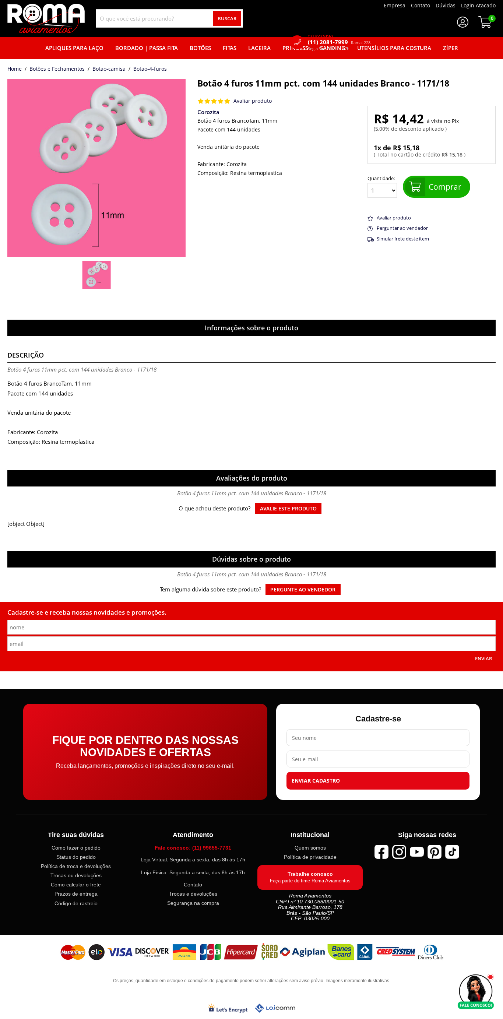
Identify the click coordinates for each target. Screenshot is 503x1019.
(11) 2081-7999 (339, 42)
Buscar (227, 18)
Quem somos (310, 848)
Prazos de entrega (76, 894)
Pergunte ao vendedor (302, 589)
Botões (200, 48)
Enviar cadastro (316, 780)
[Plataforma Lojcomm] (275, 1007)
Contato (193, 885)
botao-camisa (109, 69)
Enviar (483, 658)
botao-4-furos (150, 69)
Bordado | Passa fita (146, 48)
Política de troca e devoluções (76, 866)
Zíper (450, 48)
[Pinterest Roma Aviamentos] (435, 852)
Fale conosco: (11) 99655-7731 (193, 848)
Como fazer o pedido (76, 848)
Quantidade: (381, 179)
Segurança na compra (193, 903)
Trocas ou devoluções (76, 875)
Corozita (208, 112)
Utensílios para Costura (394, 48)
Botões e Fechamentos (57, 69)
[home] (46, 18)
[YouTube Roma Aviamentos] (417, 852)
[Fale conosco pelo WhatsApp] (475, 991)
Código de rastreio (76, 903)
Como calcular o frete (76, 885)
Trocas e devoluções (193, 894)
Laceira (259, 48)
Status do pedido (76, 857)
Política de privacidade (310, 857)
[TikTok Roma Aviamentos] (452, 852)
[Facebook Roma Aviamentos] (381, 852)
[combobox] (169, 18)
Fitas (229, 48)
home (14, 69)
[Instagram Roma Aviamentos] (399, 852)
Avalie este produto (288, 508)
